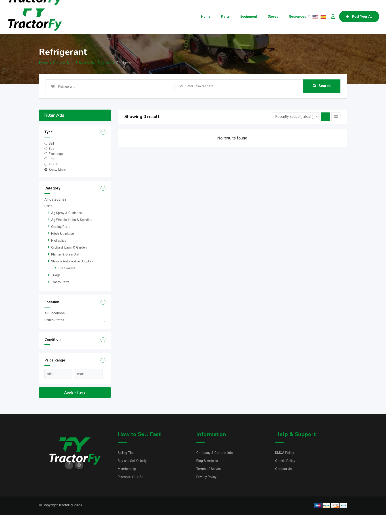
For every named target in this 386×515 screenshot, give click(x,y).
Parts (225, 17)
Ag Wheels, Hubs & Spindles (71, 220)
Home (205, 17)
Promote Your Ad (130, 477)
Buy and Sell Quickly (132, 461)
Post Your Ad (362, 17)
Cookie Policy (285, 461)
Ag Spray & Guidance (66, 213)
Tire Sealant (66, 268)
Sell (51, 143)
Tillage (56, 275)
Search (325, 86)
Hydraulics (58, 241)
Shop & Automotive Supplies (72, 261)
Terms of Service (209, 469)
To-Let (54, 164)
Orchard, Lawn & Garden (69, 247)
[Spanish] (323, 16)
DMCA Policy (284, 453)
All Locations (54, 313)
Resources (297, 17)
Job (51, 159)
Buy (51, 149)
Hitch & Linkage (62, 234)
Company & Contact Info (214, 453)
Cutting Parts (60, 227)
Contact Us (283, 469)
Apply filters (74, 392)
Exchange (56, 154)
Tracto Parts (60, 282)
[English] (315, 16)
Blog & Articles (207, 461)
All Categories (55, 199)
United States (54, 320)
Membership (127, 469)
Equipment (248, 17)
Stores (273, 17)
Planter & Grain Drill (65, 254)
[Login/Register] (333, 16)
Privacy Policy (206, 477)
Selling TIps (126, 453)
